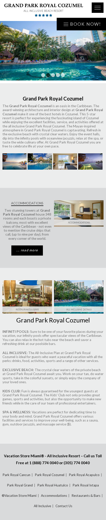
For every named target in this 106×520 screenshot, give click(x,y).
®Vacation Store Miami (19, 496)
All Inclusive (42, 506)
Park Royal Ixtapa (85, 485)
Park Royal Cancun (16, 475)
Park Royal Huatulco (52, 485)
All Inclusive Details (78, 309)
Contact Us (63, 506)
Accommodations (79, 222)
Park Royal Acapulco (84, 475)
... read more (27, 250)
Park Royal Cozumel (49, 475)
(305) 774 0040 (77, 462)
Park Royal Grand (20, 485)
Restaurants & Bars (27, 309)
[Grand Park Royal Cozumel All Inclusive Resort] (43, 10)
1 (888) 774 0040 (43, 462)
